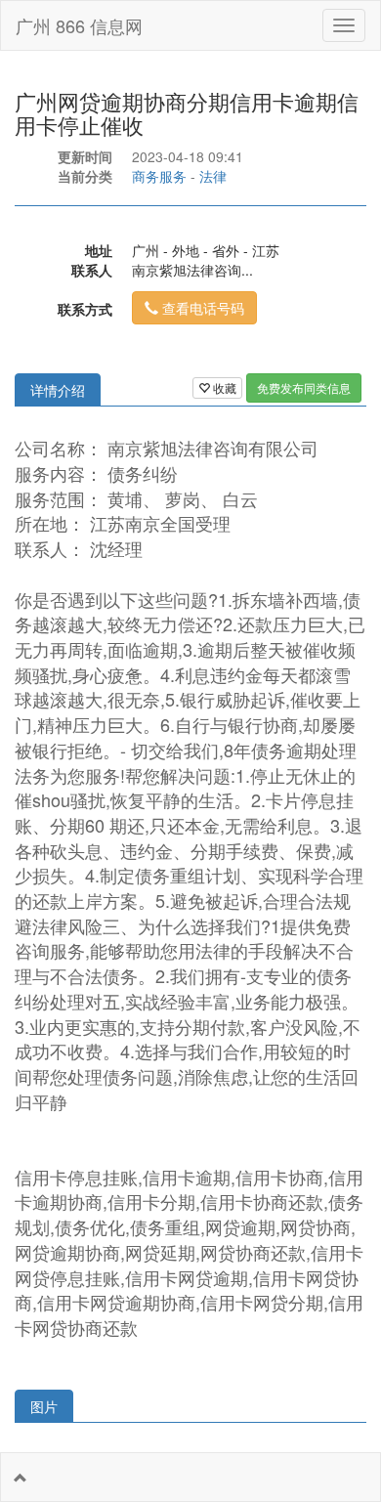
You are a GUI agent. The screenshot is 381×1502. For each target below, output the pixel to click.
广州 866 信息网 (79, 25)
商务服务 (159, 176)
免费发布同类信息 (304, 387)
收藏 (223, 387)
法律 (213, 176)
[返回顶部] (20, 1477)
